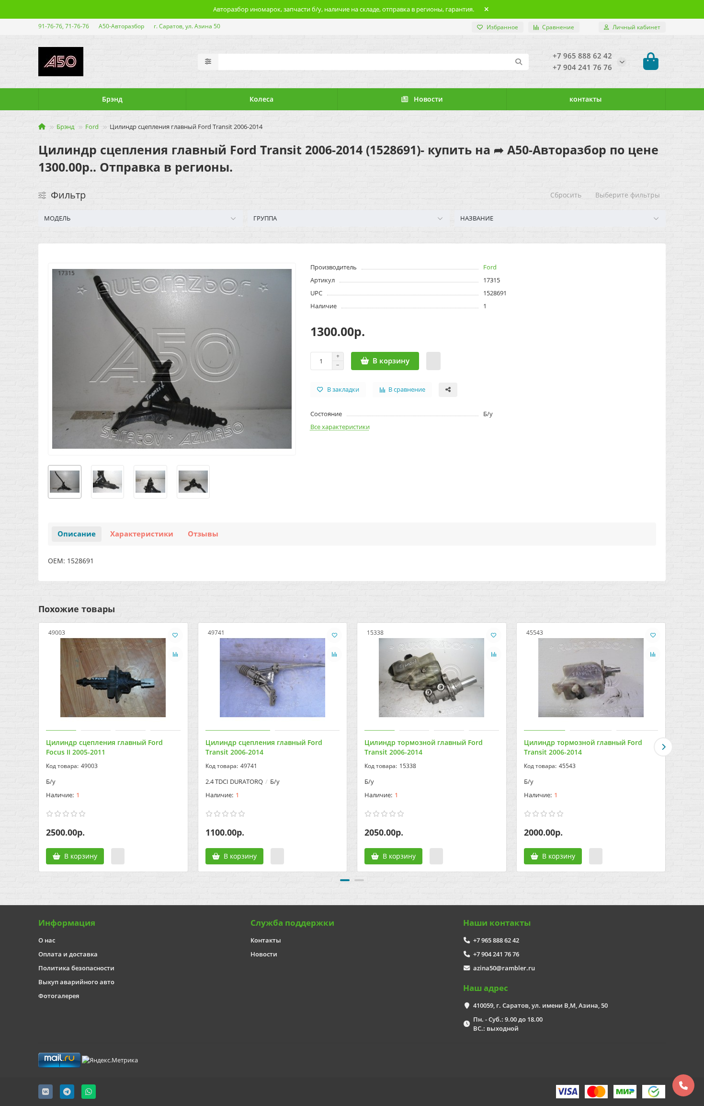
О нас (46, 940)
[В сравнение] (175, 654)
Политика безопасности (76, 968)
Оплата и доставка (68, 954)
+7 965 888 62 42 (496, 940)
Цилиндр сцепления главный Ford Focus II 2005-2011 (104, 747)
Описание (76, 534)
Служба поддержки (292, 922)
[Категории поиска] (208, 62)
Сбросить (565, 194)
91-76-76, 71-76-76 (63, 26)
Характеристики (141, 534)
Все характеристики (340, 426)
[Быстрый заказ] (433, 361)
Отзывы (203, 534)
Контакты (265, 940)
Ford (92, 126)
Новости (428, 99)
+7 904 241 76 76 (496, 954)
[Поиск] (518, 62)
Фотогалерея (58, 995)
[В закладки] (175, 635)
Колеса (261, 99)
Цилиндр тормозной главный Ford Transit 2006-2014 (423, 747)
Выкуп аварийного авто (76, 982)
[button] (40, 747)
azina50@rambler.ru (504, 968)
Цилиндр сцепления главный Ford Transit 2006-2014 (263, 747)
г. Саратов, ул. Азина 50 (187, 26)
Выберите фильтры (627, 194)
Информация (66, 922)
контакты (585, 99)
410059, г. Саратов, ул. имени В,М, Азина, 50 (540, 1005)
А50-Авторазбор (121, 26)
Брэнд (112, 99)
